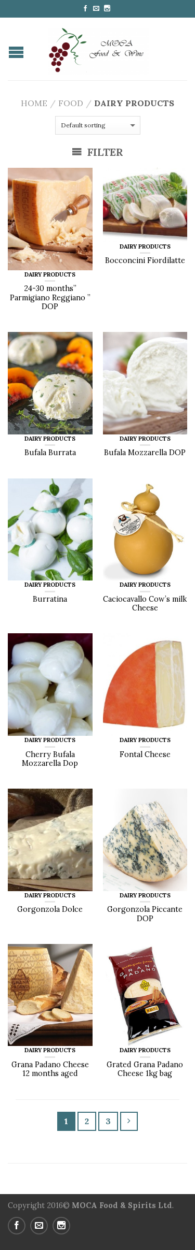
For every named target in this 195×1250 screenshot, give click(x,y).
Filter (104, 152)
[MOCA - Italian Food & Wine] (98, 49)
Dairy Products (49, 274)
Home (34, 103)
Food (70, 103)
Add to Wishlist (79, 180)
